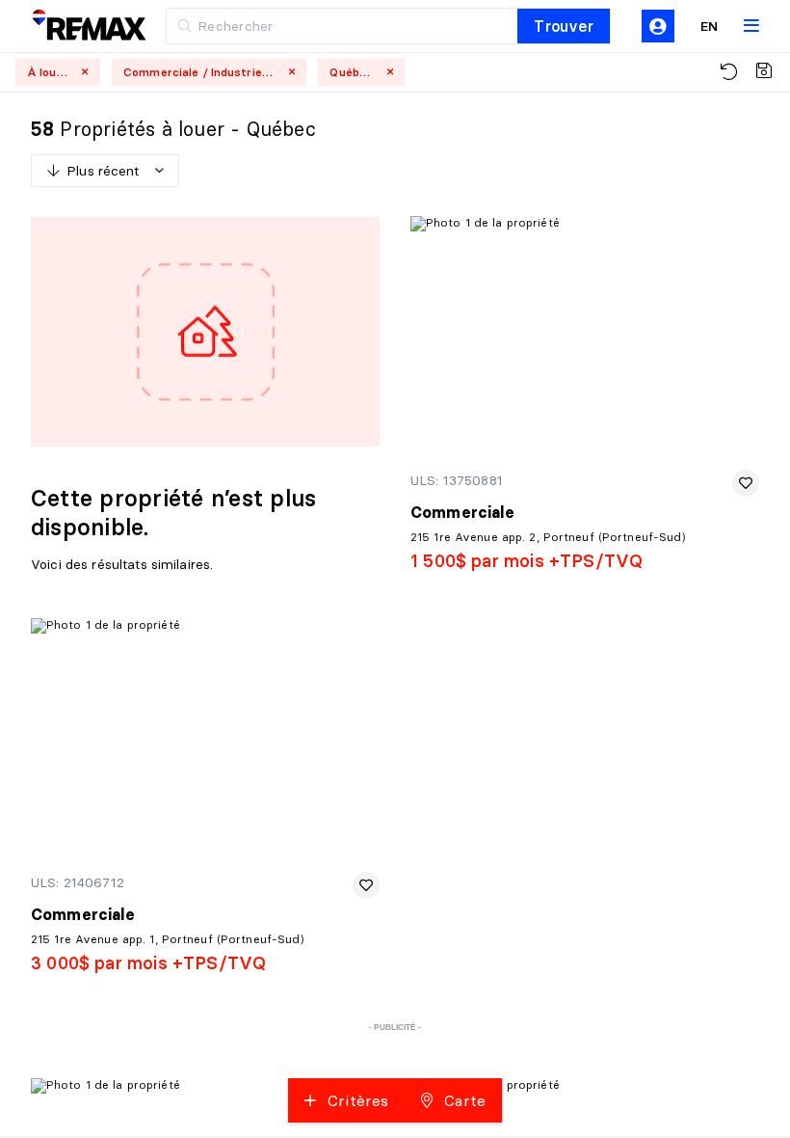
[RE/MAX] (77, 26)
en (709, 26)
